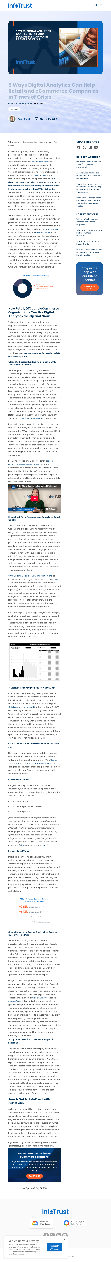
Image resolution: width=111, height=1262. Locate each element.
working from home (40, 161)
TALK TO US (34, 1176)
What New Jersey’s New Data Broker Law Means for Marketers (89, 233)
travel (35, 175)
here (56, 579)
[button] (78, 147)
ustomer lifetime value (31, 418)
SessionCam (14, 1001)
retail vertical (52, 229)
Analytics (14, 109)
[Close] (64, 1239)
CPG (44, 175)
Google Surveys (40, 997)
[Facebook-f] (46, 1235)
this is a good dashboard (21, 707)
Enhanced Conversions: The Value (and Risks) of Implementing (88, 164)
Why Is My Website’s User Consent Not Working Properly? (87, 222)
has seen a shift (43, 232)
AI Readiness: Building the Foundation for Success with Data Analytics (89, 176)
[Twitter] (52, 1235)
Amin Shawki (24, 119)
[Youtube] (65, 1235)
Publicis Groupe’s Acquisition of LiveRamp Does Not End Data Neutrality (89, 252)
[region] (35, 1247)
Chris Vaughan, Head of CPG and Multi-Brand (30, 575)
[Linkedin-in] (58, 1235)
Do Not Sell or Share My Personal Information (55, 1247)
